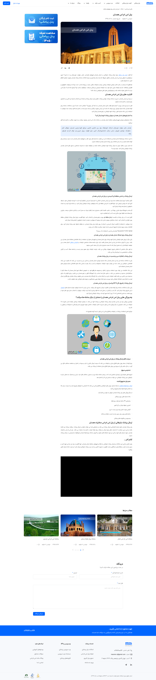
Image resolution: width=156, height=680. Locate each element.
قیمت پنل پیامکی (126, 3)
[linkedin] (65, 68)
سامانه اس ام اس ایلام (125, 539)
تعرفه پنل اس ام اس (87, 654)
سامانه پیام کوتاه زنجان (88, 539)
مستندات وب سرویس (64, 654)
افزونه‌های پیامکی (65, 658)
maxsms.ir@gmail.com (118, 654)
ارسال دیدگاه (39, 614)
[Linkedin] (131, 665)
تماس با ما (40, 663)
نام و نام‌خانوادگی (117, 573)
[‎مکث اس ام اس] (150, 3)
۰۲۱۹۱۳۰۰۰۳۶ (29, 630)
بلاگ (122, 9)
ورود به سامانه (89, 663)
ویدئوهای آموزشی (38, 650)
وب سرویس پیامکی (65, 650)
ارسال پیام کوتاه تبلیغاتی (125, 386)
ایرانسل (63, 288)
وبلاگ (78, 3)
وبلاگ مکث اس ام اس (36, 658)
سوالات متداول (38, 654)
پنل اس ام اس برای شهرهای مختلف (111, 9)
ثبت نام (6, 3)
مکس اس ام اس (128, 9)
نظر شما (120, 583)
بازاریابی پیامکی (74, 242)
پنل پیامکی (137, 3)
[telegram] (69, 68)
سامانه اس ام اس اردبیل (51, 539)
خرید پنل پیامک (123, 75)
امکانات (117, 3)
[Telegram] (126, 665)
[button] (62, 68)
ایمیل (74, 573)
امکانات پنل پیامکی (87, 650)
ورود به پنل (16, 3)
